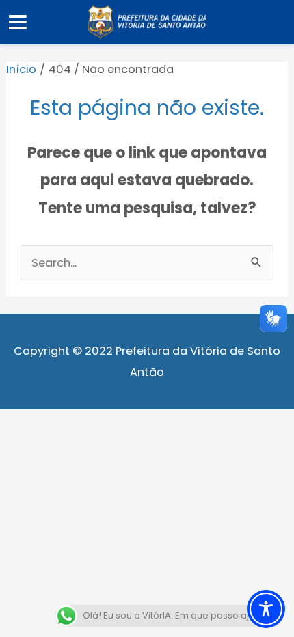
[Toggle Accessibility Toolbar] (266, 609)
